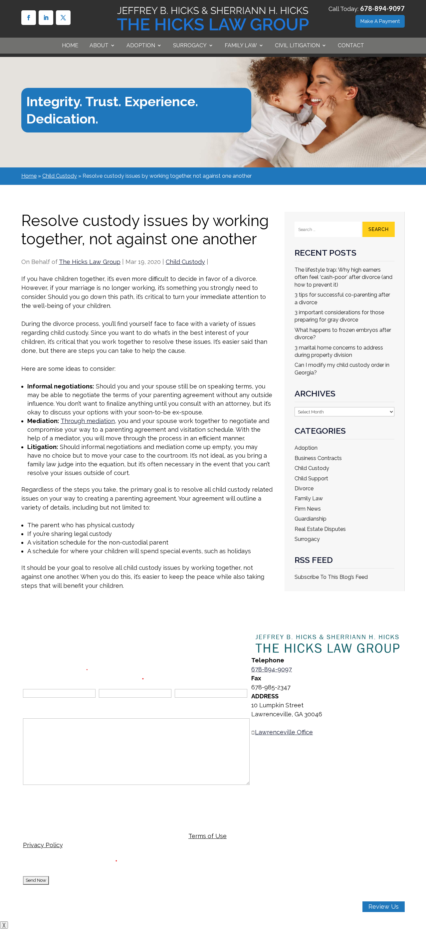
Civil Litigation (297, 45)
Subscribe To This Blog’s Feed (331, 577)
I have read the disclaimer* (75, 862)
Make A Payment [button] (380, 21)
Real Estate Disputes (320, 529)
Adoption (306, 448)
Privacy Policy (43, 844)
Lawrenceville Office (284, 732)
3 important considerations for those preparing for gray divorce (339, 316)
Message (36, 710)
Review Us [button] (383, 906)
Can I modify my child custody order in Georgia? (342, 368)
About (99, 45)
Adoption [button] (140, 45)
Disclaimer (38, 800)
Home (70, 45)
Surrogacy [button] (190, 45)
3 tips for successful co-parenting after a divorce (342, 298)
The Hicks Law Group (89, 261)
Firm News (308, 509)
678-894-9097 (382, 8)
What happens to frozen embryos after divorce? (343, 334)
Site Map (73, 906)
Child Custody (185, 261)
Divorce (304, 488)
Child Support (311, 478)
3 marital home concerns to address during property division (339, 351)
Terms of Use (207, 835)
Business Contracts (318, 458)
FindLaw (132, 915)
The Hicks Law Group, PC (94, 897)
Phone (184, 680)
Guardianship (310, 519)
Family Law (241, 45)
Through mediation (88, 420)
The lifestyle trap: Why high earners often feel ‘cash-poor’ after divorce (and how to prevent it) (343, 277)
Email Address (121, 680)
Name (31, 680)
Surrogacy (307, 539)
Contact (351, 45)
